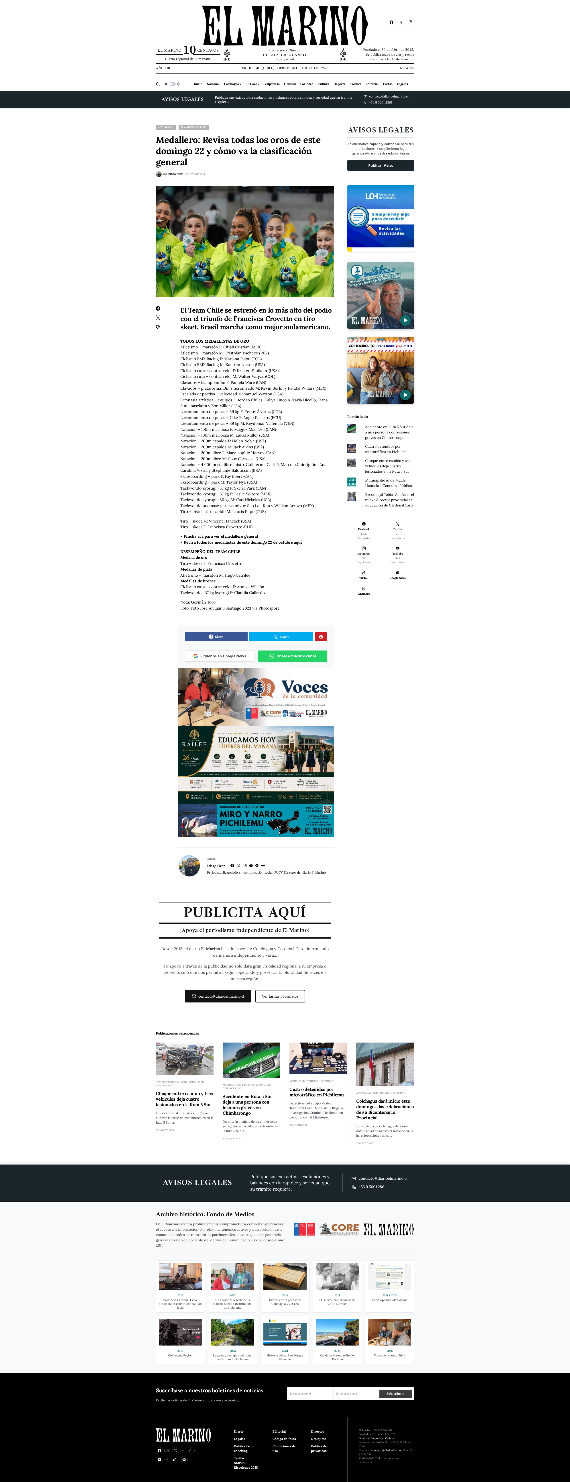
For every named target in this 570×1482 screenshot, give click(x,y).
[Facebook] (391, 22)
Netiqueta (318, 1439)
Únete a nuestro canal (296, 656)
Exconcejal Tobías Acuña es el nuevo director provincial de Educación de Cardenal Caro (389, 499)
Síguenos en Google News (223, 656)
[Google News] (184, 1459)
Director (317, 1431)
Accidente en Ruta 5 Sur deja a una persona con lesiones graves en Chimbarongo (389, 432)
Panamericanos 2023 (193, 127)
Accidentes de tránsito (171, 1082)
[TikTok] (174, 1459)
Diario (239, 1431)
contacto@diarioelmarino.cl (221, 996)
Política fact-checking (243, 1448)
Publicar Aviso (380, 165)
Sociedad (327, 1081)
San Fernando (165, 1085)
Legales (239, 1439)
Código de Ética (284, 1439)
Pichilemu (313, 1081)
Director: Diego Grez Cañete (376, 1438)
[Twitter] (401, 22)
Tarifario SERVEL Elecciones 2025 (246, 1463)
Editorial (279, 1431)
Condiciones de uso (284, 1448)
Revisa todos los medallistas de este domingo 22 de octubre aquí (243, 542)
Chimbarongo (232, 1088)
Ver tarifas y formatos (280, 996)
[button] (158, 84)
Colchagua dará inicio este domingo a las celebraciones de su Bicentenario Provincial (385, 1109)
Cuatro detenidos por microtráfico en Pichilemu (316, 1092)
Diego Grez (216, 866)
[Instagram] (410, 22)
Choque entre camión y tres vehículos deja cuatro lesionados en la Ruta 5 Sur (388, 466)
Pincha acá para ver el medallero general (221, 536)
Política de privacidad (319, 1448)
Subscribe (394, 1394)
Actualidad (165, 127)
